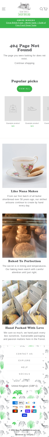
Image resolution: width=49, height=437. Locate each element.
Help (24, 367)
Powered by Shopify (24, 435)
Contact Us (24, 354)
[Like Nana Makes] (24, 166)
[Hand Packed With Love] (24, 302)
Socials (24, 374)
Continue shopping (24, 63)
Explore (25, 361)
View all (24, 89)
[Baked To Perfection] (24, 236)
